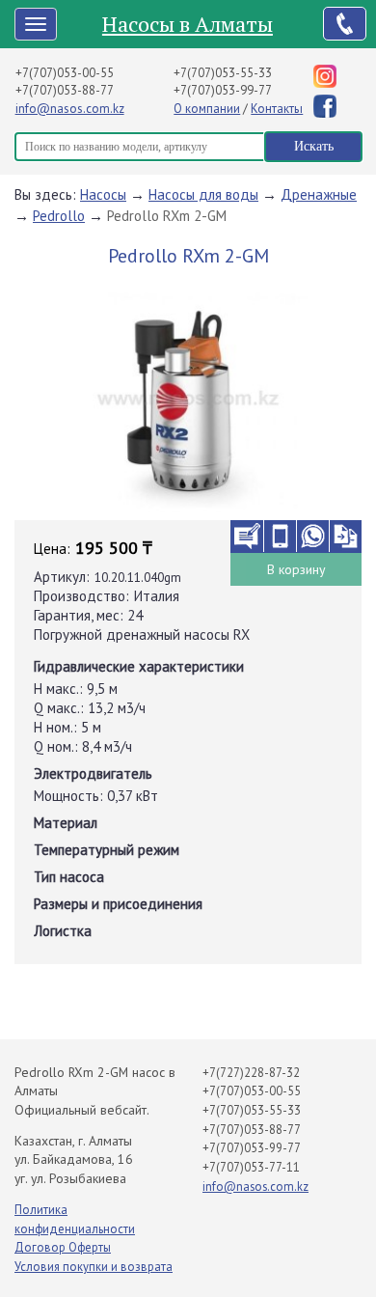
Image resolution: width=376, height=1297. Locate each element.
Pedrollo (59, 216)
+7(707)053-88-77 (64, 90)
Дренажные (319, 194)
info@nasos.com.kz (69, 108)
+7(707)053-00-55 (64, 73)
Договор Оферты (62, 1247)
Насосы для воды (203, 194)
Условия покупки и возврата (93, 1266)
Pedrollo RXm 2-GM (167, 216)
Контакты (277, 108)
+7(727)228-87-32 (251, 1072)
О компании (207, 108)
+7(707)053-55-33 (223, 73)
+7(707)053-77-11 (251, 1167)
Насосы (103, 194)
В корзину (296, 569)
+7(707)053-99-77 (223, 90)
